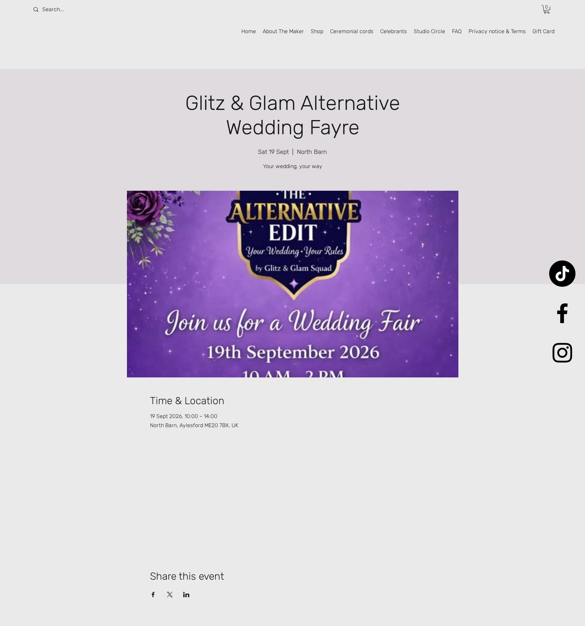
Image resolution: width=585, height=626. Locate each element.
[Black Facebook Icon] (562, 313)
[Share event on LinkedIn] (186, 594)
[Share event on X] (170, 594)
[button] (547, 9)
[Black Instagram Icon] (562, 353)
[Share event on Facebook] (153, 594)
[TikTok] (562, 273)
